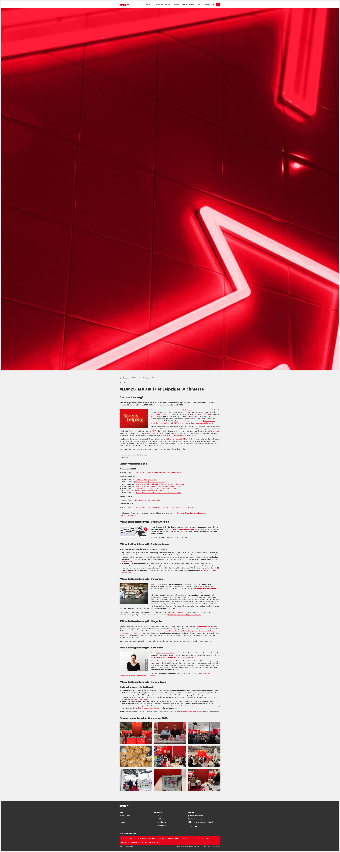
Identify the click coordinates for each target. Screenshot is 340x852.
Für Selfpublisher (160, 825)
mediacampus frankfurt (204, 423)
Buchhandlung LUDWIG (176, 439)
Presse (122, 819)
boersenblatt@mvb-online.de (148, 708)
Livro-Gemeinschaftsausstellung (173, 435)
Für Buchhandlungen (161, 819)
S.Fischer (123, 633)
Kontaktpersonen (196, 816)
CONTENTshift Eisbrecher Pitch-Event (148, 490)
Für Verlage (158, 816)
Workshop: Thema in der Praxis (146, 480)
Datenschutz (206, 847)
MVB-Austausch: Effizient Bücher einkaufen (150, 482)
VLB (146, 842)
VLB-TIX (154, 431)
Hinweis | (139, 493)
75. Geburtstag (188, 410)
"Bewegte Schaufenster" (152, 433)
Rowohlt (132, 633)
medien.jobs (197, 711)
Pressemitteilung (187, 657)
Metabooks (125, 842)
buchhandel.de (158, 838)
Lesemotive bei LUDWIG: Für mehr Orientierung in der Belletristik (159, 472)
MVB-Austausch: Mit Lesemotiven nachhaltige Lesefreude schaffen (158, 486)
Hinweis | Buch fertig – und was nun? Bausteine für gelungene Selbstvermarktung (164, 507)
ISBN (197, 838)
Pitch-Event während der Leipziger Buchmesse (184, 615)
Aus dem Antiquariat (133, 838)
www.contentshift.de (179, 612)
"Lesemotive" (214, 431)
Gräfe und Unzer (186, 631)
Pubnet (140, 842)
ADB (122, 838)
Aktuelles (126, 378)
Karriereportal (188, 711)
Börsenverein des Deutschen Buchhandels (192, 513)
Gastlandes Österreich (204, 414)
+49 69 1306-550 (196, 819)
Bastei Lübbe (169, 631)
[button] (176, 4)
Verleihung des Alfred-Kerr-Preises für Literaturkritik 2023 (156, 488)
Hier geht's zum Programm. (140, 699)
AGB (199, 847)
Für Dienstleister (160, 822)
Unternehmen (125, 816)
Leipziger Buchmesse (158, 414)
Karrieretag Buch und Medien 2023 (147, 500)
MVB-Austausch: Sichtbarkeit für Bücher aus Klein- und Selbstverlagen (160, 484)
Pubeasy (134, 842)
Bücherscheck (184, 838)
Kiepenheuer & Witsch (207, 631)
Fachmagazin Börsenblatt (165, 653)
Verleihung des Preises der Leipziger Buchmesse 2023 (161, 493)
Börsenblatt (146, 838)
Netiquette (193, 847)
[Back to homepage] (124, 5)
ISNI (201, 838)
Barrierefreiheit (182, 847)
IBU (192, 838)
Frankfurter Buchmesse (180, 423)
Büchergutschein (171, 838)
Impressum (216, 847)
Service (122, 822)
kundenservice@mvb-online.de (201, 822)
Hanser (195, 631)
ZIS (157, 842)
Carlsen (177, 631)
